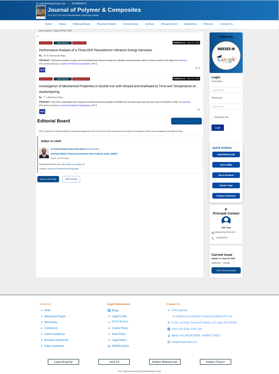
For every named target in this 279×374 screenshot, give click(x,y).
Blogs (115, 310)
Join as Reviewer (226, 175)
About (62, 24)
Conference (51, 328)
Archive (149, 24)
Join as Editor (226, 165)
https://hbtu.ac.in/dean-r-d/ (73, 164)
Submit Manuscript (226, 154)
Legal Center (119, 316)
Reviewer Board (106, 24)
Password (217, 97)
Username (217, 81)
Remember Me (221, 117)
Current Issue (130, 24)
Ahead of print (169, 24)
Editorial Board (81, 24)
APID (47, 310)
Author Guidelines (54, 334)
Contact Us (226, 24)
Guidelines (190, 24)
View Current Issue (226, 270)
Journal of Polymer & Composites (75, 64)
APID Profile (71, 179)
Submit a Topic (226, 185)
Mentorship (50, 322)
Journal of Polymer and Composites (63, 169)
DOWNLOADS (120, 346)
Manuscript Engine (55, 316)
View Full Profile (48, 179)
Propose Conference (226, 196)
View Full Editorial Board (186, 121)
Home (48, 24)
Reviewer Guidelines (56, 340)
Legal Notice (119, 340)
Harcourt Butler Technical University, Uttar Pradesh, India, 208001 (84, 153)
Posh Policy (119, 334)
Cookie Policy (120, 328)
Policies (208, 24)
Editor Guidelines (54, 346)
